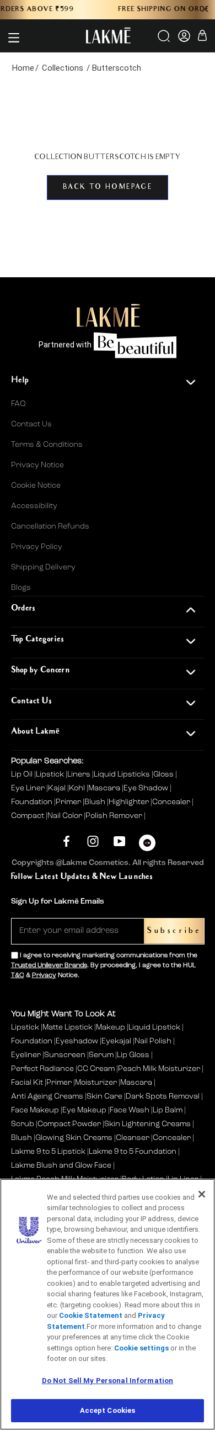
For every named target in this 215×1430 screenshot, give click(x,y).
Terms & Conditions (47, 444)
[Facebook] (66, 841)
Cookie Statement (90, 1315)
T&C (17, 975)
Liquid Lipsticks (123, 774)
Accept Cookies (108, 1410)
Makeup (110, 1027)
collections (62, 68)
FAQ (18, 404)
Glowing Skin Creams (73, 1138)
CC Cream (96, 1069)
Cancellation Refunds (50, 526)
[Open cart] (202, 37)
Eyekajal (116, 1041)
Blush (95, 802)
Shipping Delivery (43, 567)
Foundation (32, 802)
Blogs (21, 588)
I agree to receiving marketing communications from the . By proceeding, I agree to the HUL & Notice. (104, 965)
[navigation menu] (14, 37)
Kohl (78, 788)
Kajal (57, 788)
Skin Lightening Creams (147, 1124)
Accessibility (34, 506)
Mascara (105, 788)
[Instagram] (93, 841)
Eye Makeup (84, 1110)
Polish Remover (114, 816)
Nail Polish (153, 1041)
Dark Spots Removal (163, 1096)
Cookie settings (141, 1348)
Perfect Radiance (42, 1069)
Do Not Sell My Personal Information (108, 1380)
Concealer (172, 802)
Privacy (44, 975)
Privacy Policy (36, 547)
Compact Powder (69, 1124)
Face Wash (129, 1110)
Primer (69, 802)
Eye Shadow (146, 788)
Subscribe (174, 931)
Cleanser (132, 1138)
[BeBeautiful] (147, 845)
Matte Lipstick (67, 1027)
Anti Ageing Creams (47, 1096)
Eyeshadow (77, 1041)
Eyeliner (26, 1055)
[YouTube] (119, 841)
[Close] (202, 1194)
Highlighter (129, 802)
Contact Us (31, 424)
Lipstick (51, 774)
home (23, 68)
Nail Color (65, 816)
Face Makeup (35, 1110)
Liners (79, 774)
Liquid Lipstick (154, 1027)
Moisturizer (96, 1082)
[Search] (164, 39)
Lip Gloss (133, 1055)
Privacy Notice (37, 465)
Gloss (164, 774)
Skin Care (104, 1096)
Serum (101, 1055)
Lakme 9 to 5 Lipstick (48, 1151)
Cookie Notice (36, 485)
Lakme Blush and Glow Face (61, 1165)
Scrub (22, 1124)
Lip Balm (167, 1110)
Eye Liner (28, 788)
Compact (28, 816)
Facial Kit (27, 1082)
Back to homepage (107, 187)
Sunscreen (64, 1055)
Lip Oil (22, 774)
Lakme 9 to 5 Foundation (132, 1151)
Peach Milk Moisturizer (159, 1069)
